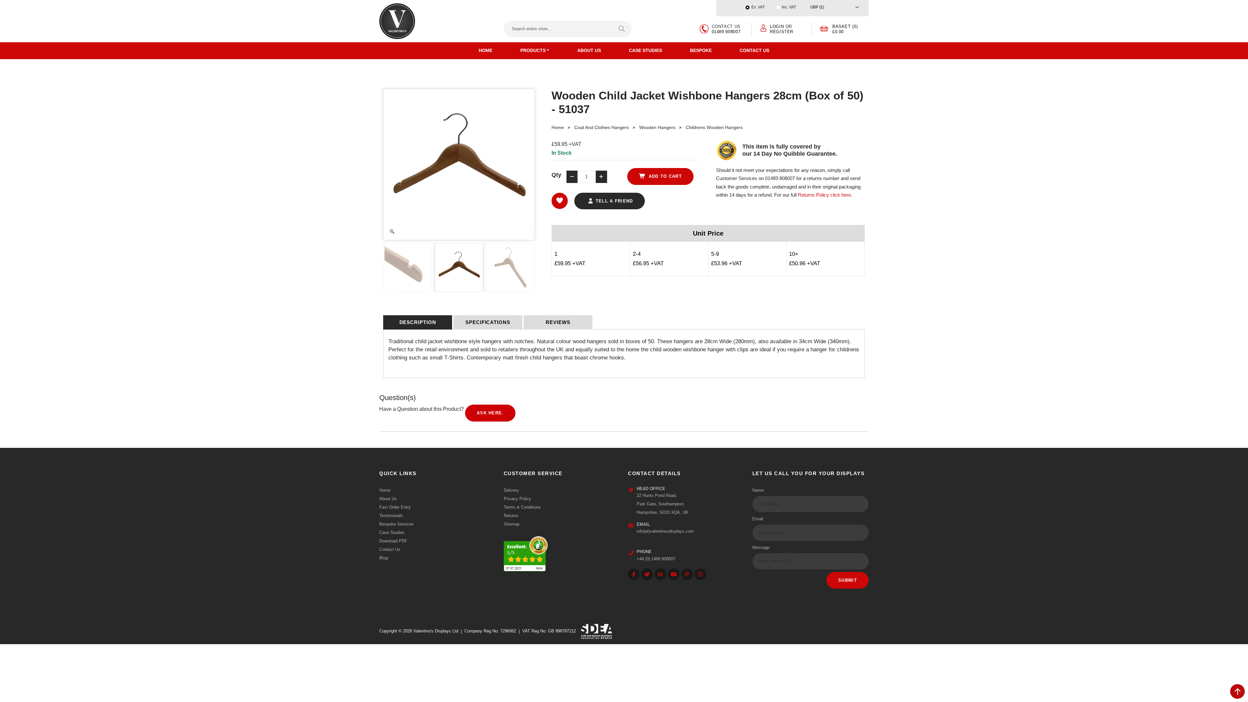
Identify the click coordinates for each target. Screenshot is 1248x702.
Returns (511, 515)
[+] (601, 177)
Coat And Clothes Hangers (601, 127)
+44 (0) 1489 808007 (656, 558)
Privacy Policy (517, 498)
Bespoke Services (396, 524)
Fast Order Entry (395, 507)
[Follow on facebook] (634, 574)
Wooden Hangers (657, 127)
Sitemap (511, 524)
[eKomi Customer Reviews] (526, 552)
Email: (758, 518)
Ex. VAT (758, 7)
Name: (758, 490)
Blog (383, 557)
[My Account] (763, 27)
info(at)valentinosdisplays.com (665, 531)
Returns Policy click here (824, 195)
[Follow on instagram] (700, 574)
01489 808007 (726, 31)
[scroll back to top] (1237, 691)
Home (485, 50)
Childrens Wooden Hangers (714, 127)
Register (781, 31)
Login (777, 26)
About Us (589, 50)
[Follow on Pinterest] (687, 574)
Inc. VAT (789, 7)
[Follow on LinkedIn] (660, 574)
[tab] (417, 322)
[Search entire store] (622, 29)
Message (761, 547)
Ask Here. (490, 412)
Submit (847, 580)
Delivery (511, 490)
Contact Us (754, 50)
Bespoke (701, 50)
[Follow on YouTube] (674, 574)
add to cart (664, 176)
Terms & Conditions (522, 507)
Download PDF (393, 541)
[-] (572, 177)
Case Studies (645, 50)
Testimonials (391, 515)
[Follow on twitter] (647, 574)
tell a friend (613, 201)
